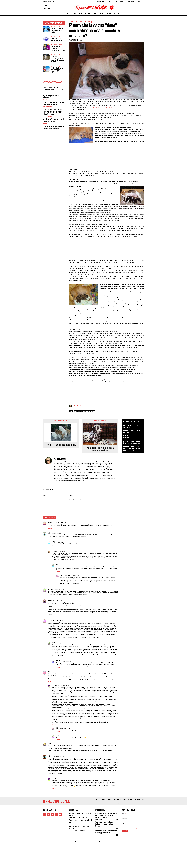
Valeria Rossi (74, 39)
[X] (56, 814)
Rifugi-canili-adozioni (74, 817)
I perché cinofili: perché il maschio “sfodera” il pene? (54, 120)
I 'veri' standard (47, 106)
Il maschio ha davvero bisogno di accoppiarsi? (61, 445)
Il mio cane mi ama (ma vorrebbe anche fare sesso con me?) (53, 128)
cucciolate (91, 411)
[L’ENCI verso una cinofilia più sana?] (46, 39)
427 (117, 828)
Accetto (131, 828)
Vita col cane (46, 123)
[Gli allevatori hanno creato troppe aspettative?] (46, 69)
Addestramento (99, 819)
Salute (45, 99)
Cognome (124, 818)
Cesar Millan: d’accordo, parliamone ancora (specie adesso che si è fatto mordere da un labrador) (106, 815)
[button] (119, 13)
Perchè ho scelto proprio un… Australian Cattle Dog (58, 48)
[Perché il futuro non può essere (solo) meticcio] (46, 29)
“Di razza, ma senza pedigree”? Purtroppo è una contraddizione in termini (105, 824)
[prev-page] (43, 77)
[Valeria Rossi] (49, 470)
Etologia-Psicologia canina (51, 131)
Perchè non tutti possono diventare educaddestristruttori (53, 88)
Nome (124, 813)
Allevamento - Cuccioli (57, 26)
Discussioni (46, 91)
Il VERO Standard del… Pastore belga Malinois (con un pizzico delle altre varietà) (52, 112)
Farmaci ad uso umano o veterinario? (51, 96)
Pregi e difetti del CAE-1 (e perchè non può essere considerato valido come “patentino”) (132, 448)
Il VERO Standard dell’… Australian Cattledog (79, 827)
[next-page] (46, 77)
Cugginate (87, 22)
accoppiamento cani (80, 411)
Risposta (50, 528)
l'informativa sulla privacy (133, 828)
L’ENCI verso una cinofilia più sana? (57, 39)
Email (123, 823)
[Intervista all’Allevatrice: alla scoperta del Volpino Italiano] (46, 57)
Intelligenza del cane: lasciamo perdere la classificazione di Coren (100, 449)
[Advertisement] (106, 158)
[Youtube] (60, 814)
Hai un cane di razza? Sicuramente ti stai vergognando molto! (106, 832)
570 (117, 819)
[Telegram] (52, 814)
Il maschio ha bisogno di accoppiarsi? (100, 107)
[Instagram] (48, 814)
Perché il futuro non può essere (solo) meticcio (57, 30)
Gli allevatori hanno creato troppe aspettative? (57, 70)
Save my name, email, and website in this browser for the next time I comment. (62, 499)
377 (117, 835)
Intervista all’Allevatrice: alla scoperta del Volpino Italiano (57, 59)
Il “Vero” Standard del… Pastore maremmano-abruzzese (53, 103)
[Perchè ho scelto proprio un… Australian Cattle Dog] (46, 47)
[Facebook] (55, 482)
